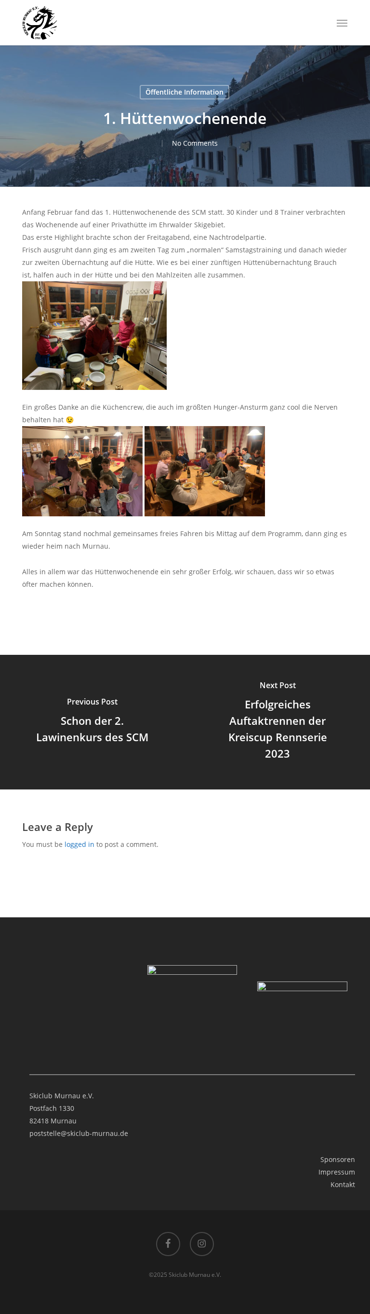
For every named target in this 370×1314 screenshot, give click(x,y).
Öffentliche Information (184, 92)
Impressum (336, 1171)
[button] (342, 23)
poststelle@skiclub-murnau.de (78, 1133)
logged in (79, 844)
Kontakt (342, 1184)
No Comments (195, 143)
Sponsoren (337, 1159)
